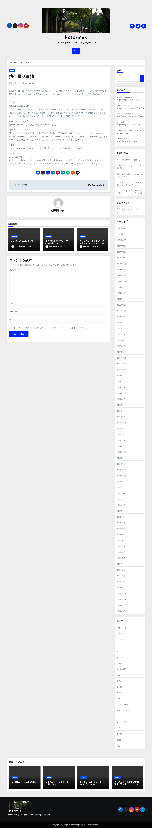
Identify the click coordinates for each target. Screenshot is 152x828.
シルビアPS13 (122, 704)
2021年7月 (121, 287)
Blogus (82, 825)
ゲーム (119, 699)
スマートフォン (123, 710)
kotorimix (76, 37)
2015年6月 (121, 411)
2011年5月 (121, 558)
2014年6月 (121, 434)
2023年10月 (122, 270)
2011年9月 (121, 535)
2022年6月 (121, 275)
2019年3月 (121, 317)
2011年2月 (121, 576)
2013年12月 (121, 446)
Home (76, 51)
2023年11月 (121, 264)
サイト (12, 320)
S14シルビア (122, 657)
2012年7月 (121, 499)
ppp (19, 83)
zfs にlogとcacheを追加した (128, 160)
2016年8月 (121, 370)
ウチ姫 (119, 687)
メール (13, 312)
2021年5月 (121, 293)
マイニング (121, 722)
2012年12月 (121, 470)
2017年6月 (121, 346)
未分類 (12, 71)
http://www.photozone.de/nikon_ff (132, 116)
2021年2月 (121, 299)
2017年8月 (121, 340)
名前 (12, 303)
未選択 (119, 740)
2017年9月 (121, 334)
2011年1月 (121, 582)
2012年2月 (121, 517)
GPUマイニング (123, 640)
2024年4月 (121, 252)
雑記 (118, 746)
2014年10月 (121, 429)
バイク (119, 716)
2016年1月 (121, 387)
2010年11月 (121, 593)
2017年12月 (121, 328)
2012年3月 (121, 511)
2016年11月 (121, 358)
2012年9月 (121, 487)
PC (118, 651)
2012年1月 (121, 523)
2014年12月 (121, 423)
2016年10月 (121, 364)
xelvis (119, 675)
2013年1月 (121, 464)
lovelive (120, 646)
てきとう (120, 681)
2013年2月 (121, 458)
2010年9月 (121, 605)
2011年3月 (121, 570)
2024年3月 (121, 258)
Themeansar (93, 825)
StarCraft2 (121, 669)
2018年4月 (121, 323)
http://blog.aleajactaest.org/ (129, 125)
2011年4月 (121, 564)
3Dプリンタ (121, 628)
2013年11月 (121, 452)
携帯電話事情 (21, 77)
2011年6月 (121, 552)
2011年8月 (121, 540)
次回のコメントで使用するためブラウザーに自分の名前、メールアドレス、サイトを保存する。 (49, 328)
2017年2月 (121, 352)
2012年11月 (121, 476)
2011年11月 (121, 529)
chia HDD (121, 634)
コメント (14, 270)
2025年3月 (121, 228)
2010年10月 (121, 599)
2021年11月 (121, 281)
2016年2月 (121, 381)
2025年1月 (121, 234)
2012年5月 (121, 505)
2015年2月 (121, 417)
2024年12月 (122, 240)
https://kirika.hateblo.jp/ (127, 141)
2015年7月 (121, 405)
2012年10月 (121, 482)
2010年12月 (121, 588)
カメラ (119, 693)
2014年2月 (121, 440)
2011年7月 (121, 546)
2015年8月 (121, 399)
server (119, 663)
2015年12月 (121, 393)
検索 (119, 71)
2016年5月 (121, 376)
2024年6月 (121, 246)
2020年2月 (121, 311)
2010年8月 (121, 611)
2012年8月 (121, 493)
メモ (118, 728)
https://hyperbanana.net (127, 100)
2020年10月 (122, 305)
